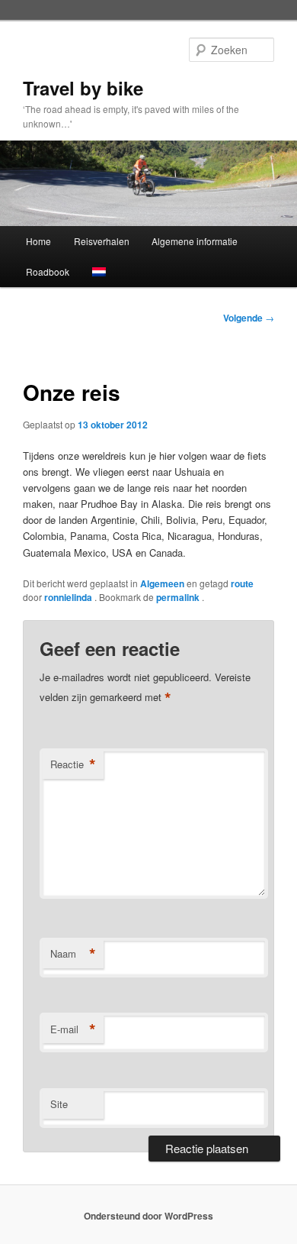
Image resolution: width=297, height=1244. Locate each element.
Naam (73, 954)
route (242, 583)
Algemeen (162, 583)
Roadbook (47, 271)
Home (38, 240)
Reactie (73, 764)
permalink (179, 597)
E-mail (73, 1029)
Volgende (248, 318)
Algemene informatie (195, 240)
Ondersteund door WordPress (148, 1216)
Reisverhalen (101, 240)
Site (59, 1104)
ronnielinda (69, 597)
